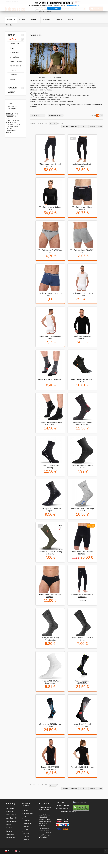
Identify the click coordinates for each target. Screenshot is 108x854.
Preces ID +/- (35, 115)
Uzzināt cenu (82, 600)
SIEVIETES (22, 20)
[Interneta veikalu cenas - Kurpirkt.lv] (81, 807)
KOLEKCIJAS (46, 20)
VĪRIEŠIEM (10, 19)
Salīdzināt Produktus (27, 818)
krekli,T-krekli (15, 53)
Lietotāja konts (28, 813)
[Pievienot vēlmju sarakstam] (49, 176)
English (19, 851)
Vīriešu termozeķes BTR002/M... (50, 379)
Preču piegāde (11, 815)
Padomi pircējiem (27, 838)
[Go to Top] (106, 851)
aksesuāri (13, 70)
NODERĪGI (59, 20)
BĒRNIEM (34, 20)
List (101, 115)
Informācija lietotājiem (10, 809)
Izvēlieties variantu (44, 176)
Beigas (100, 126)
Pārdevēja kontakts (9, 829)
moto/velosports (15, 66)
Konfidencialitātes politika (12, 822)
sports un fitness (16, 61)
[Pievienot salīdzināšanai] (55, 176)
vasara (12, 79)
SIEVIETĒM (12, 88)
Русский (10, 851)
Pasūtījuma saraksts (27, 831)
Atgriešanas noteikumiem (10, 835)
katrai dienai (14, 44)
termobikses (14, 57)
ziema (12, 48)
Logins (26, 810)
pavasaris (13, 75)
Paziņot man (76, 176)
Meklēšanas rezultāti (28, 825)
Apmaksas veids (11, 818)
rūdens (12, 83)
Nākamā (92, 126)
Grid (97, 115)
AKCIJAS (70, 20)
